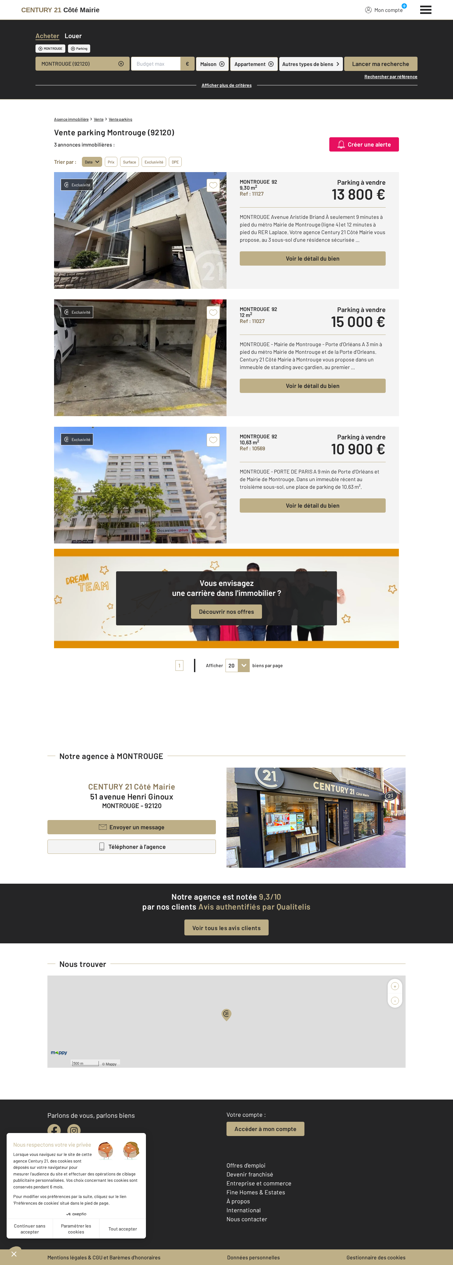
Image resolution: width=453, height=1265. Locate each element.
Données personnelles (253, 1257)
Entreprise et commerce (259, 1183)
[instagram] (74, 1130)
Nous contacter (247, 1219)
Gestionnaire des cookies (376, 1257)
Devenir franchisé (250, 1174)
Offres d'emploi (246, 1165)
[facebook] (54, 1130)
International (244, 1210)
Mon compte (388, 10)
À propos (238, 1201)
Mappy (111, 1063)
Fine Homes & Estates (256, 1192)
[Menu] (426, 9)
